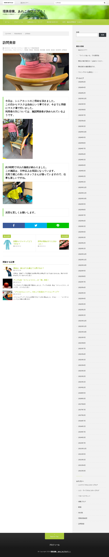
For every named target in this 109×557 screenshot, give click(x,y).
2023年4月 (82, 232)
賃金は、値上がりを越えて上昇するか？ (28, 268)
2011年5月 (82, 460)
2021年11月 (82, 326)
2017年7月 (82, 410)
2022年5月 (82, 293)
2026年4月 (82, 87)
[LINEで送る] (58, 225)
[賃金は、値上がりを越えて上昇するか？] (7, 271)
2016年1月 (82, 426)
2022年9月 (82, 271)
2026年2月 (82, 93)
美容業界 (58, 50)
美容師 (53, 50)
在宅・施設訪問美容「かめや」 (72, 22)
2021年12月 (82, 321)
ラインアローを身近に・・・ (88, 72)
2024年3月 (82, 171)
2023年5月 (82, 226)
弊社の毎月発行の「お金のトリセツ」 (91, 61)
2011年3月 (82, 471)
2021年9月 (82, 337)
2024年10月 (82, 132)
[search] (104, 2)
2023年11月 (82, 193)
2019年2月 (82, 387)
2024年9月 (82, 137)
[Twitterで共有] (36, 225)
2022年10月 (82, 265)
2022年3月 (82, 304)
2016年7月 (82, 421)
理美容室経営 (35, 48)
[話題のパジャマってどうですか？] (7, 245)
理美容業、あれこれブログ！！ (24, 11)
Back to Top (54, 536)
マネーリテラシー (19, 48)
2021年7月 (82, 348)
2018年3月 (82, 398)
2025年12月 (82, 98)
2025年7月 (82, 115)
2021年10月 (82, 332)
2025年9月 (82, 104)
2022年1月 (82, 315)
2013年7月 (82, 443)
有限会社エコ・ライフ (34, 22)
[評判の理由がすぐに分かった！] (64, 245)
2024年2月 (82, 176)
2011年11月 (82, 448)
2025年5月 (82, 126)
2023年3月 (82, 237)
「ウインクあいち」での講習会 (88, 55)
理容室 (26, 50)
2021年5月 (82, 360)
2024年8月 (82, 143)
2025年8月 (82, 109)
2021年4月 (82, 365)
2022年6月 (82, 287)
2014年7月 (82, 432)
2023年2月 (82, 243)
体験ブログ (27, 48)
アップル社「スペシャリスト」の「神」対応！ (31, 280)
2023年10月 (82, 198)
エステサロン (8, 50)
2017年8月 (82, 404)
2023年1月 (82, 248)
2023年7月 (82, 215)
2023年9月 (82, 204)
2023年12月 (82, 187)
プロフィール (18, 22)
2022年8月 (82, 276)
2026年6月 (82, 82)
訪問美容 (64, 50)
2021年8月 (82, 343)
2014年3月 (82, 437)
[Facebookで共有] (14, 225)
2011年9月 (82, 454)
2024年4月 (82, 165)
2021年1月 (82, 382)
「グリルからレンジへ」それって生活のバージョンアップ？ (36, 292)
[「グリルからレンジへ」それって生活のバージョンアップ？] (7, 295)
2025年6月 (82, 121)
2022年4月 (82, 298)
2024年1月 (82, 182)
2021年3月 (82, 371)
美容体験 (42, 50)
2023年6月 (82, 221)
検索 (77, 32)
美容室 (48, 50)
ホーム (7, 22)
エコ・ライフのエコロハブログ (88, 490)
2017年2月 (82, 415)
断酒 (79, 507)
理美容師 (36, 50)
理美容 (31, 50)
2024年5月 (82, 159)
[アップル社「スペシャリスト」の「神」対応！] (7, 283)
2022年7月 (82, 282)
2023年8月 (82, 209)
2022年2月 (82, 310)
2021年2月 (82, 376)
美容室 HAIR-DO (52, 22)
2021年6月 (82, 354)
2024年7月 (82, 148)
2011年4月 (82, 465)
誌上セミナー (82, 50)
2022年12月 (82, 254)
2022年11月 (82, 259)
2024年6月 (82, 154)
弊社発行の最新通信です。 (87, 66)
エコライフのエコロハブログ (88, 485)
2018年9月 (82, 393)
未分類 (80, 513)
